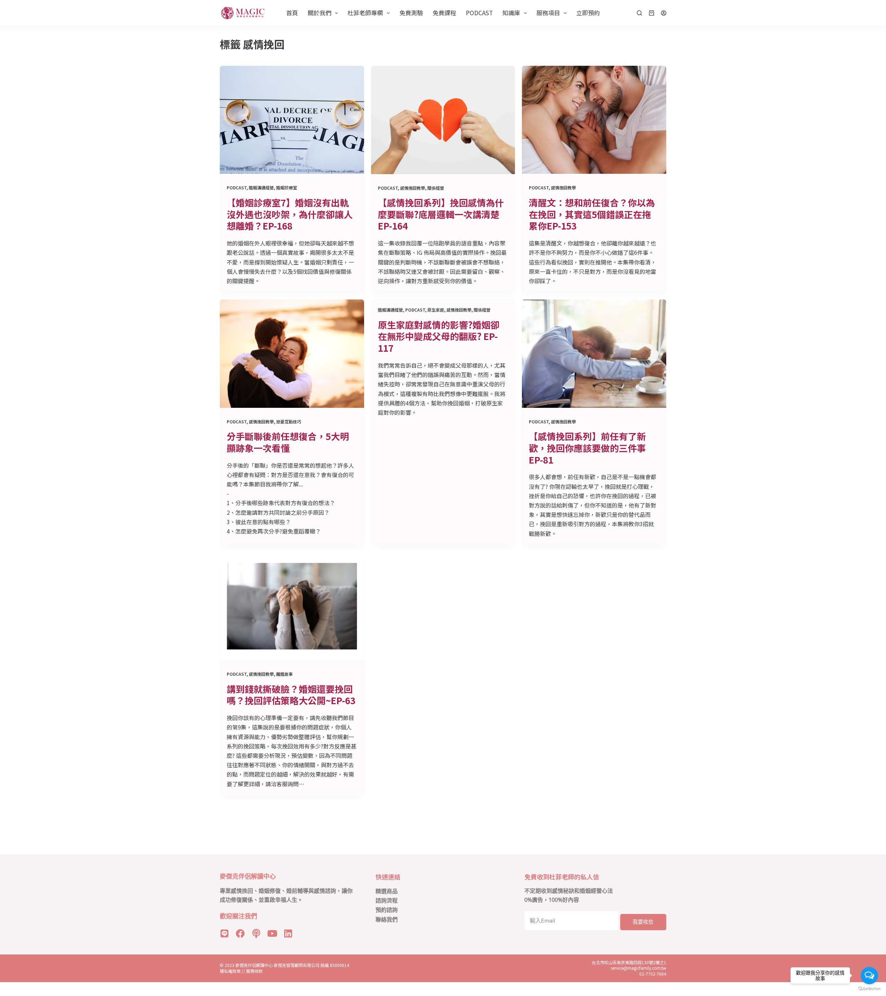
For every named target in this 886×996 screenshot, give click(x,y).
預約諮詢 (387, 910)
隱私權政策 (230, 971)
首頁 (292, 12)
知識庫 (511, 12)
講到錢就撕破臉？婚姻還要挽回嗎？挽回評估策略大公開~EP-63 (291, 694)
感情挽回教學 (412, 188)
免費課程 (444, 12)
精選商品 (387, 891)
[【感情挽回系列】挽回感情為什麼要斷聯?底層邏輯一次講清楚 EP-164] (443, 120)
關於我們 (319, 12)
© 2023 (227, 965)
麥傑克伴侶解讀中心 (254, 965)
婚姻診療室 (286, 187)
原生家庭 (435, 310)
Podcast (479, 12)
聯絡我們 (387, 919)
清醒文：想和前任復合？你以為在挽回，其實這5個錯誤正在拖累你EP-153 (592, 214)
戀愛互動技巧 (288, 421)
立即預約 (588, 12)
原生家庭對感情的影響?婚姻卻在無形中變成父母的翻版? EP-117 (438, 336)
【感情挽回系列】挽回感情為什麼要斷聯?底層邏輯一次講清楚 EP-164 (441, 214)
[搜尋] (639, 13)
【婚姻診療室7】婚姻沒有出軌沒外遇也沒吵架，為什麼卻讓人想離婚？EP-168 (290, 214)
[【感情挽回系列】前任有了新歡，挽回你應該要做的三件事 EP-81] (594, 353)
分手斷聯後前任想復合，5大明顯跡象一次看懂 (288, 442)
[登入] (663, 13)
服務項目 (548, 12)
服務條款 (254, 971)
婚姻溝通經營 (261, 187)
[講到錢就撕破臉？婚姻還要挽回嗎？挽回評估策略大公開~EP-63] (292, 606)
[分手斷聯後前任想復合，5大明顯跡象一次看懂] (292, 353)
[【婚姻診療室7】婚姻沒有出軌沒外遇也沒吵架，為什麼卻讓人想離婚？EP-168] (292, 120)
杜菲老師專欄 (365, 12)
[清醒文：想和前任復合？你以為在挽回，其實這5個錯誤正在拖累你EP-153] (594, 120)
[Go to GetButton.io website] (869, 989)
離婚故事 (284, 674)
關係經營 (435, 188)
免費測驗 (411, 12)
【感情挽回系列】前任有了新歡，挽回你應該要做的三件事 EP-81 (587, 448)
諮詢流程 (387, 900)
